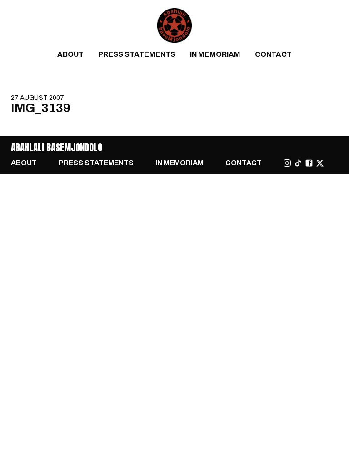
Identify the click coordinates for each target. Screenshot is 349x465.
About (70, 54)
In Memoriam (215, 54)
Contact (273, 54)
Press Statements (136, 54)
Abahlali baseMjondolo (56, 147)
